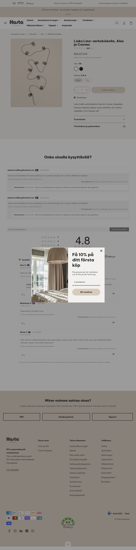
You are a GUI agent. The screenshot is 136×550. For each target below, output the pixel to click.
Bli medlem (86, 292)
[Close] (101, 251)
